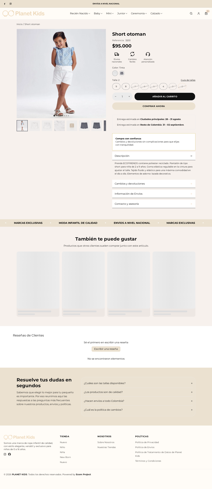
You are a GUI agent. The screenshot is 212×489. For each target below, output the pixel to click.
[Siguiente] (101, 73)
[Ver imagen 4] (59, 125)
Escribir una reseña (106, 348)
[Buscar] (191, 13)
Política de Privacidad (147, 442)
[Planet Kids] (23, 13)
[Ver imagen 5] (71, 125)
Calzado (155, 13)
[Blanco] (115, 73)
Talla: (116, 80)
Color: (118, 67)
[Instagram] (10, 4)
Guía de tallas (188, 80)
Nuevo (63, 442)
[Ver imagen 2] (34, 125)
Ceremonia (138, 13)
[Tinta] (122, 73)
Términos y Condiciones (148, 461)
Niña (62, 452)
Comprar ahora (154, 106)
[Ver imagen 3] (47, 125)
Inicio (20, 24)
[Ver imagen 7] (96, 125)
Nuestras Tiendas (106, 447)
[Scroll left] (18, 125)
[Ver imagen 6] (84, 125)
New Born (65, 457)
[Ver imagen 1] (22, 125)
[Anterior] (22, 73)
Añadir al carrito (164, 96)
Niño (62, 447)
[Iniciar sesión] (198, 13)
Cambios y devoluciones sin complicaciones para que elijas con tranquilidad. (147, 141)
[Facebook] (4, 4)
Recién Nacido (79, 13)
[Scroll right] (104, 125)
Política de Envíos (144, 447)
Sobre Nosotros (105, 442)
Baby (97, 13)
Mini (108, 13)
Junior (121, 13)
